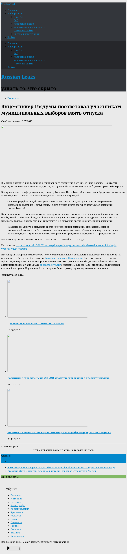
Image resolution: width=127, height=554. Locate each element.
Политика (13, 98)
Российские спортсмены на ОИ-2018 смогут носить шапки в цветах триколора (58, 378)
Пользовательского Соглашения (63, 258)
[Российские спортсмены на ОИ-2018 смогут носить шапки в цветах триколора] (47, 371)
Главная (12, 10)
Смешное (16, 529)
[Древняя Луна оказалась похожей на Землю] (47, 316)
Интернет (16, 498)
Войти (11, 37)
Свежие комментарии (26, 34)
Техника (15, 532)
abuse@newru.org (50, 264)
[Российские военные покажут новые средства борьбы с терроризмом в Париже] (47, 425)
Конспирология (20, 508)
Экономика (17, 536)
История (16, 502)
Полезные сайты (23, 30)
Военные (16, 495)
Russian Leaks (9, 4)
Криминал (17, 512)
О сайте (18, 17)
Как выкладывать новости (29, 27)
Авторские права (24, 23)
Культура (16, 515)
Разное (15, 525)
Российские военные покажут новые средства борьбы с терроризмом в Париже (59, 432)
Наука (14, 519)
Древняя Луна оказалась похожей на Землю (35, 323)
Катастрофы (18, 505)
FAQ (16, 20)
